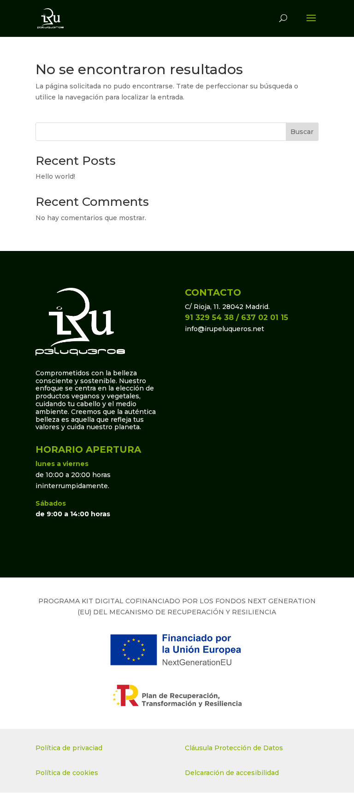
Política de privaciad (68, 748)
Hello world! (55, 176)
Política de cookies (66, 773)
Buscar (301, 132)
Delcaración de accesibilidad (232, 773)
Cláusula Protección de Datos (234, 748)
